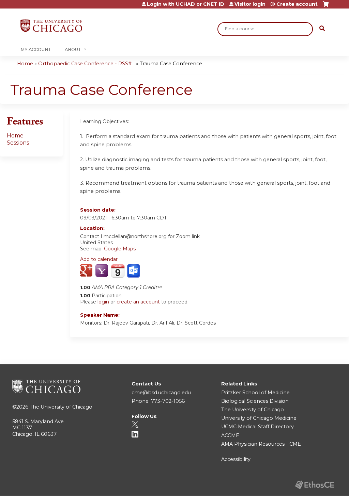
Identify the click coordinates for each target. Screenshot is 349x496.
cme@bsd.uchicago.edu (161, 393)
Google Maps (120, 249)
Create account (297, 4)
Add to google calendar (87, 271)
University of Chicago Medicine (259, 418)
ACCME (230, 435)
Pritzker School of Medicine (255, 393)
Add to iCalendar (118, 271)
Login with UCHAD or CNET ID (185, 4)
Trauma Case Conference (171, 64)
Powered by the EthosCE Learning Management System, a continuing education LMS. (314, 485)
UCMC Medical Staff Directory (257, 427)
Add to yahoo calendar (102, 271)
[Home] (51, 25)
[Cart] (326, 7)
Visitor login (249, 4)
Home (25, 64)
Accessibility (236, 459)
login (103, 302)
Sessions (18, 142)
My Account (35, 49)
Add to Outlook (134, 271)
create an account (138, 302)
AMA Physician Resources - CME (261, 444)
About (73, 49)
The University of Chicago (61, 407)
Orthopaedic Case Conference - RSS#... (86, 64)
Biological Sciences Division (255, 401)
